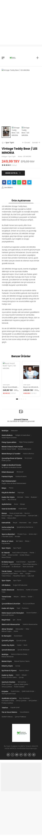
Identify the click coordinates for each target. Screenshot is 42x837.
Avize (16, 504)
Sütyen (24, 675)
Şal (14, 620)
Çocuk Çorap (21, 640)
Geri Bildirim (8, 187)
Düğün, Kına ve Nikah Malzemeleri (14, 483)
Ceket (19, 645)
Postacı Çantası (7, 703)
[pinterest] (25, 754)
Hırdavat (5, 564)
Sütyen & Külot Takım (9, 677)
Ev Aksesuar (16, 567)
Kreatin (17, 536)
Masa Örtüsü (6, 557)
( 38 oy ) (13, 393)
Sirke (3, 599)
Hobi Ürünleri (21, 562)
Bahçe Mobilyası (8, 657)
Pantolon (25, 608)
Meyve (16, 597)
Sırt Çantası (22, 682)
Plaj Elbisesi (6, 543)
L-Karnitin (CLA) (7, 536)
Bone (19, 620)
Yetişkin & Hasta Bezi (22, 435)
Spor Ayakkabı (24, 698)
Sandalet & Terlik (8, 701)
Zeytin (35, 523)
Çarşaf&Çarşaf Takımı (10, 574)
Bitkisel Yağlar (7, 631)
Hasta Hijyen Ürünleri (9, 437)
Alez (21, 574)
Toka (3, 592)
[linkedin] (29, 754)
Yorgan (28, 574)
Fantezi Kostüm (21, 476)
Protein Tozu (22, 534)
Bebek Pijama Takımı (22, 661)
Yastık (4, 555)
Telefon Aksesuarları (30, 624)
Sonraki (35, 142)
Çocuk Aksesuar (23, 650)
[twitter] (21, 754)
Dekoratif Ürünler (8, 615)
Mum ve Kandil (28, 567)
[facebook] (8, 754)
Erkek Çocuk (6, 460)
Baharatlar (19, 629)
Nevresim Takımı (20, 571)
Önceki (27, 142)
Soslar (30, 597)
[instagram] (12, 754)
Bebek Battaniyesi (24, 449)
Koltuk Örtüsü (24, 555)
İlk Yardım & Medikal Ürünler (12, 467)
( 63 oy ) (33, 393)
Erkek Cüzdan (7, 684)
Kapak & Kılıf (15, 708)
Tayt (18, 608)
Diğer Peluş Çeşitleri (26, 442)
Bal (30, 523)
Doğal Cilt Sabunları (20, 585)
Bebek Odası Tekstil (9, 449)
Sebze (23, 597)
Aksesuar (20, 472)
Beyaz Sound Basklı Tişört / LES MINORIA (17, 387)
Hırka (27, 497)
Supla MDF (31, 562)
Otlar (27, 629)
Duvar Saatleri (32, 613)
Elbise (27, 541)
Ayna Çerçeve (15, 564)
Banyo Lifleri (12, 518)
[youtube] (16, 754)
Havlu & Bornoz (28, 454)
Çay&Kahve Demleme (25, 527)
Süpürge (21, 492)
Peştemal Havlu (20, 516)
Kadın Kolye (15, 691)
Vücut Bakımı (24, 712)
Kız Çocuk (28, 458)
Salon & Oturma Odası (19, 654)
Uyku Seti (31, 576)
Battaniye (32, 571)
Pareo (11, 488)
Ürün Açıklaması (21, 200)
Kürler (16, 631)
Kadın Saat (23, 509)
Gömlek (20, 497)
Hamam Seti (32, 516)
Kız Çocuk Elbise (29, 604)
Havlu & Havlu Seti (16, 513)
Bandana (20, 590)
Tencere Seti (6, 529)
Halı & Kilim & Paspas (19, 553)
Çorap (17, 666)
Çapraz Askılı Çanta (21, 684)
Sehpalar (14, 430)
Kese (3, 518)
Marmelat (22, 523)
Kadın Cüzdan (19, 687)
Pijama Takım (24, 670)
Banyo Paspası (7, 516)
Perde (32, 553)
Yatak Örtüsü (6, 576)
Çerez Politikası (20, 717)
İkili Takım (19, 541)
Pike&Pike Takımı (19, 576)
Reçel (15, 523)
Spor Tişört (10, 142)
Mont (25, 645)
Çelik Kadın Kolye (28, 691)
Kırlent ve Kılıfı (13, 555)
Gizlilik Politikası (7, 717)
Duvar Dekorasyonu (30, 564)
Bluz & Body (12, 499)
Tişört (4, 499)
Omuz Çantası (7, 687)
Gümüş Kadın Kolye (9, 694)
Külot (17, 675)
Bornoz (27, 513)
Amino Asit (32, 534)
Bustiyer (34, 497)
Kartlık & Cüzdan (32, 590)
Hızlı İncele (10, 379)
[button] (17, 399)
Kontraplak (6, 567)
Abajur (22, 504)
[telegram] (34, 754)
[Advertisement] (21, 21)
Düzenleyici (18, 636)
